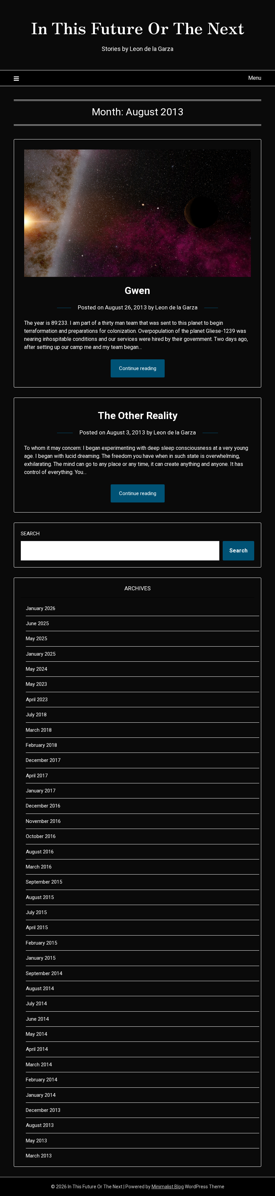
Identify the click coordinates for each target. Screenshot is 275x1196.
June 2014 (37, 1019)
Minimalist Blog (168, 1186)
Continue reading (137, 368)
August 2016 (40, 852)
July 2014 (36, 1004)
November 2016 (43, 821)
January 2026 (40, 608)
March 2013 (39, 1156)
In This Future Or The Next (137, 27)
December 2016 (43, 806)
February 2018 (41, 745)
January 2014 (40, 1095)
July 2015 (36, 912)
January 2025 (40, 654)
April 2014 (37, 1049)
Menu (254, 78)
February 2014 (41, 1080)
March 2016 (39, 867)
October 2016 (41, 836)
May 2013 (36, 1141)
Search (30, 534)
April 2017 (37, 776)
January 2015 (40, 958)
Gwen (137, 290)
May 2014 (36, 1034)
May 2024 (36, 669)
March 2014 (39, 1065)
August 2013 (40, 1125)
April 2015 (37, 927)
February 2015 (41, 943)
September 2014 (44, 973)
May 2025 (36, 639)
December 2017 (43, 760)
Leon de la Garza (176, 307)
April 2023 (37, 700)
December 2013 (43, 1110)
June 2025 (37, 623)
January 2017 (40, 791)
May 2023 (36, 684)
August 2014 (40, 988)
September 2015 (44, 882)
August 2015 (40, 897)
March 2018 (39, 730)
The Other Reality (137, 415)
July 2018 (36, 715)
